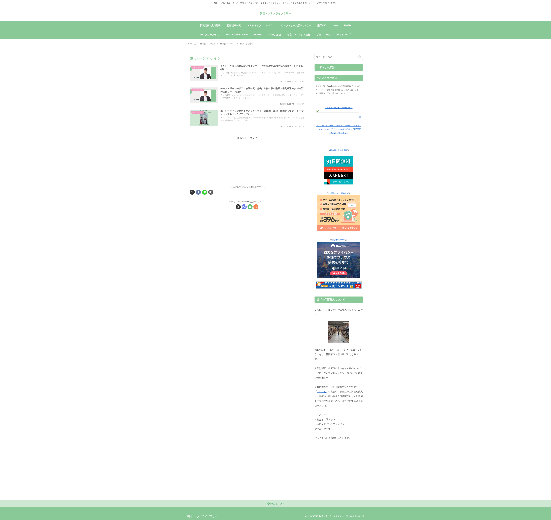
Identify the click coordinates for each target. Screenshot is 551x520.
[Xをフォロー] (238, 206)
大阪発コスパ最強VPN (338, 193)
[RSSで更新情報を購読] (255, 206)
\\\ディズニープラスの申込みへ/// (339, 108)
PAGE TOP (277, 503)
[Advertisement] (247, 160)
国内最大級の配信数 (338, 150)
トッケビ (321, 391)
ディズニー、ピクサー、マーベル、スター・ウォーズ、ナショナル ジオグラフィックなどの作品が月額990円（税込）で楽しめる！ (338, 125)
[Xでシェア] (192, 192)
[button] (210, 192)
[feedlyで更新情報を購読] (250, 206)
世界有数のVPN (338, 240)
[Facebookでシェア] (198, 192)
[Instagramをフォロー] (244, 206)
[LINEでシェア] (204, 192)
